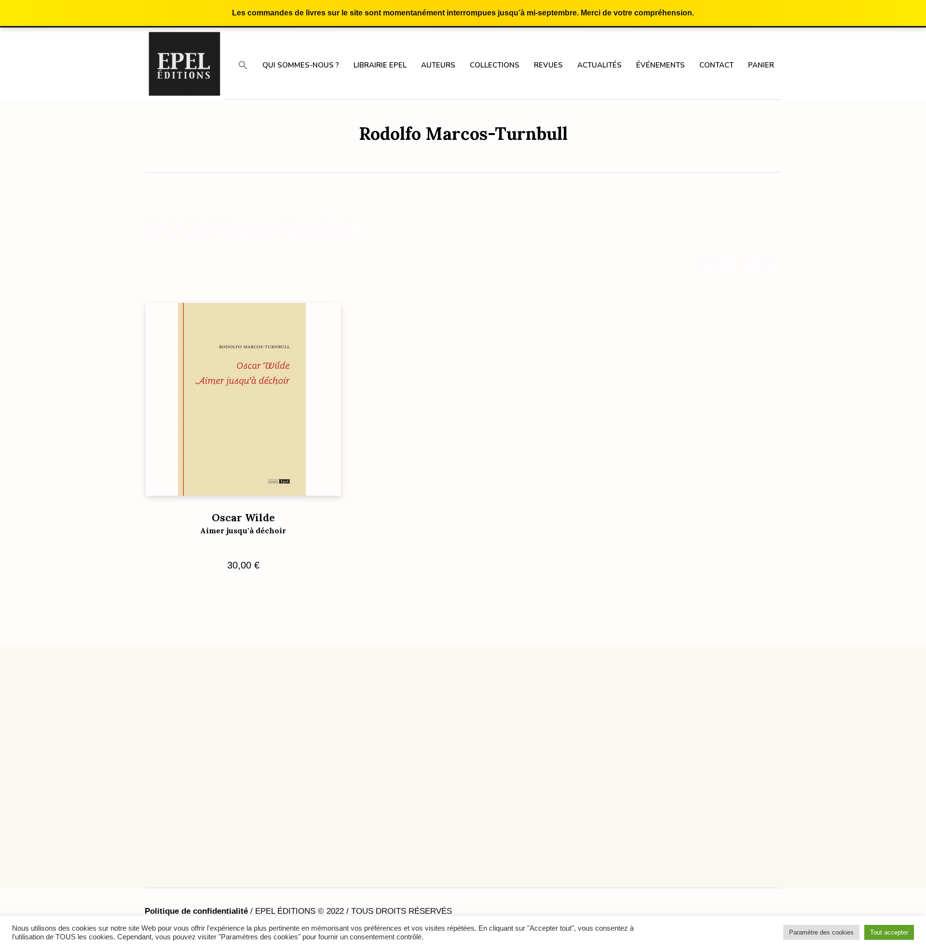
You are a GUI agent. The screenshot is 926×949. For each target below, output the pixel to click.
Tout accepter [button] (889, 932)
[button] (243, 65)
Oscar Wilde (243, 523)
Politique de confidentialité (196, 911)
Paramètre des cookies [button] (821, 932)
